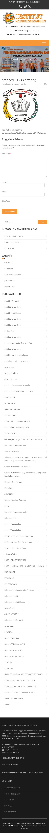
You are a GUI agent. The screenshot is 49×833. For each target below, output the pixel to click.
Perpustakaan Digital (12, 274)
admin (23, 84)
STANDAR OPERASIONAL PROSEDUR (19, 680)
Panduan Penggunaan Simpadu (17, 385)
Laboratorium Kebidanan (14, 602)
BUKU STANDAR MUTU (14, 656)
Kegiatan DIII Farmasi (13, 482)
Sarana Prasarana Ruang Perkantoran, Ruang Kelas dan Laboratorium (25, 474)
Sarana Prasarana (11, 451)
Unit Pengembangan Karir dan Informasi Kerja (23, 439)
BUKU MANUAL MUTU (13, 650)
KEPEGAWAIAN (10, 584)
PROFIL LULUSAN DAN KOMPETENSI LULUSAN (24, 566)
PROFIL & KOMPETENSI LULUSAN (18, 391)
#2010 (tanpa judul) (12, 524)
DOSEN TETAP (10, 403)
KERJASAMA (9, 248)
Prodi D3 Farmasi (11, 301)
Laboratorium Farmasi (13, 620)
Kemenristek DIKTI (12, 788)
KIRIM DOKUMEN (11, 242)
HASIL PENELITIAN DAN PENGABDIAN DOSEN (23, 674)
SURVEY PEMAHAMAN (13, 698)
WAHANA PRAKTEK (12, 409)
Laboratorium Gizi (11, 596)
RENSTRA (8, 632)
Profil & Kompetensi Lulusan (16, 355)
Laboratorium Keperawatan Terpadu (19, 590)
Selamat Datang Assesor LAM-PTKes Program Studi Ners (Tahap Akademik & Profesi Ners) (25, 459)
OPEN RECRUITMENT (10, 764)
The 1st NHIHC (10, 415)
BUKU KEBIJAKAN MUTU (14, 644)
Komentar (6, 154)
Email (4, 191)
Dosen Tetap (9, 367)
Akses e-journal (10, 379)
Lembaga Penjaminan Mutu (15, 445)
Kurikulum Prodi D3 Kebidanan (16, 361)
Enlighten (24, 828)
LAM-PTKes (9, 800)
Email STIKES (9, 286)
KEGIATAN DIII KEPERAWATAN (17, 421)
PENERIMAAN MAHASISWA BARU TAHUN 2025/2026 (22, 772)
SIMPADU (8, 262)
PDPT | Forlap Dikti (12, 794)
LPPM (6, 506)
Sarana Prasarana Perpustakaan (17, 466)
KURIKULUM (9, 397)
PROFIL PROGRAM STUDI (15, 560)
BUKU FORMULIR (11, 638)
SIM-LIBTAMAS (10, 812)
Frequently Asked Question (15, 500)
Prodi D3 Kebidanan (12, 313)
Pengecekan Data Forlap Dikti (16, 427)
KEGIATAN (8, 668)
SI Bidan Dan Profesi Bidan (15, 548)
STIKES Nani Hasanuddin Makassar (18, 536)
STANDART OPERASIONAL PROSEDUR (20, 686)
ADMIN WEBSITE (11, 614)
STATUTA (8, 662)
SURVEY (7, 704)
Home (5, 59)
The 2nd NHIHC (10, 433)
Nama (5, 182)
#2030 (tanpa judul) (12, 530)
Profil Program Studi (12, 307)
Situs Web (6, 201)
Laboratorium (10, 518)
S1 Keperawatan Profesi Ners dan (18, 343)
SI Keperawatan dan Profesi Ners (18, 542)
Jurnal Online (9, 281)
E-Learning (8, 269)
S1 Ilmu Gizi (9, 331)
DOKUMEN (9, 626)
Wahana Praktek (11, 373)
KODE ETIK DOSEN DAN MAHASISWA (20, 692)
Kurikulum (8, 488)
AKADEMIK (8, 494)
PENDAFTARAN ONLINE (14, 236)
